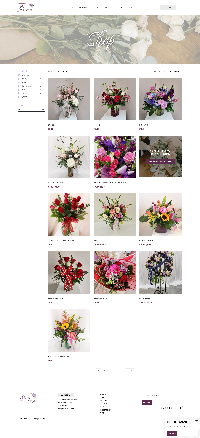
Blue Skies (143, 125)
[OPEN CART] (181, 7)
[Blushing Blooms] (69, 157)
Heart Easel (144, 298)
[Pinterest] (181, 408)
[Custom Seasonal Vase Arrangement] (115, 157)
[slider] (19, 111)
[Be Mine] (115, 99)
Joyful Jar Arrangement (59, 356)
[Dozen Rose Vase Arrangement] (69, 214)
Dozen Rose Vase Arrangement (62, 241)
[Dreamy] (115, 214)
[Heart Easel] (160, 272)
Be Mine (97, 125)
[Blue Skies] (160, 99)
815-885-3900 (63, 406)
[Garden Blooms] (160, 214)
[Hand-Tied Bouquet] (115, 272)
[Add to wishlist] (86, 82)
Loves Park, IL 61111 (65, 403)
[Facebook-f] (169, 408)
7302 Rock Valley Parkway (67, 400)
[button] (196, 422)
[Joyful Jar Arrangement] (69, 330)
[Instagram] (163, 408)
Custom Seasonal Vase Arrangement (110, 183)
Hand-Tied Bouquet (102, 298)
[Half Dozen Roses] (69, 272)
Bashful (51, 125)
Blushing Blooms (55, 183)
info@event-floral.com (66, 408)
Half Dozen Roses (56, 298)
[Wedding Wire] (175, 408)
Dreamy (97, 241)
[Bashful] (69, 99)
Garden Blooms (146, 241)
